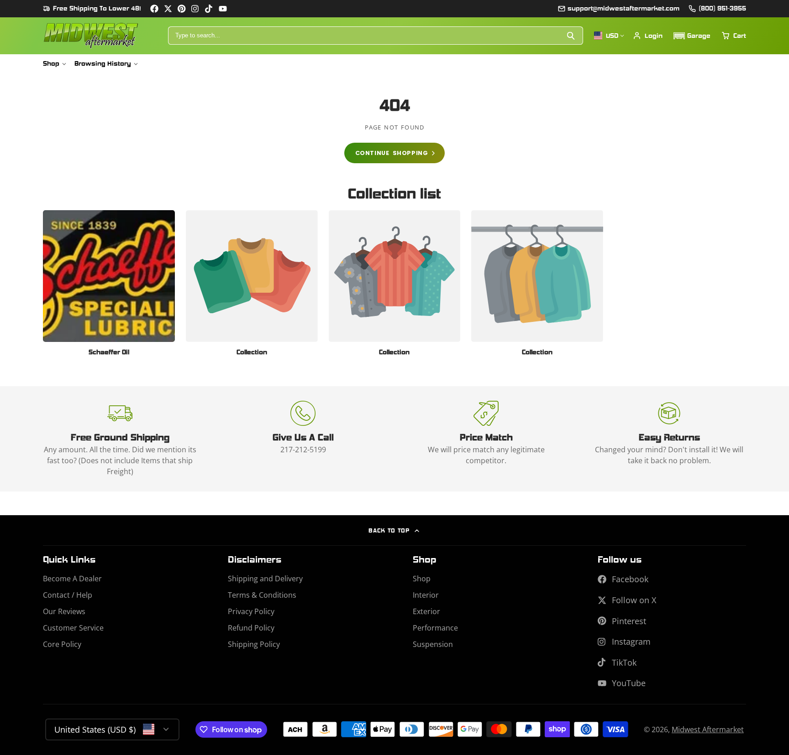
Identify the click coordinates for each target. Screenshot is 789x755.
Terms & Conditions (262, 595)
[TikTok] (209, 9)
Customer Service (73, 628)
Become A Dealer (72, 579)
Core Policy (62, 644)
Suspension (433, 644)
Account (648, 35)
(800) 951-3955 (722, 8)
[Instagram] (195, 9)
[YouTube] (223, 9)
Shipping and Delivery (265, 579)
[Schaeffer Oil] (109, 286)
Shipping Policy (254, 644)
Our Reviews (64, 611)
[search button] (571, 35)
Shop (51, 63)
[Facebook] (154, 9)
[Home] (91, 36)
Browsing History (102, 63)
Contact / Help (67, 595)
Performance (435, 628)
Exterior (426, 611)
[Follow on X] (168, 9)
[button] (691, 35)
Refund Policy (251, 628)
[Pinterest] (182, 9)
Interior (426, 595)
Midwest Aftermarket (708, 729)
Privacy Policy (251, 611)
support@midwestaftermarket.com (623, 8)
